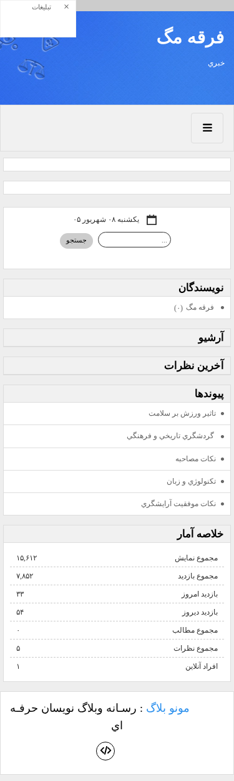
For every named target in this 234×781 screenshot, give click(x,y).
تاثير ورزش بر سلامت (182, 413)
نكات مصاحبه (195, 458)
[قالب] (105, 751)
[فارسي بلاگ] (211, 709)
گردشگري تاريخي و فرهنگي (171, 435)
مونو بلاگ (168, 708)
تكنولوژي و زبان (191, 481)
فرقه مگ (191, 37)
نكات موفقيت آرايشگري (178, 503)
